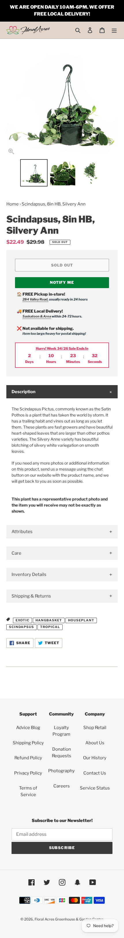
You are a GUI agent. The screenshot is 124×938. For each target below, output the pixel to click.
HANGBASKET (48, 620)
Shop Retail (94, 727)
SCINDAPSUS (21, 627)
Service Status (95, 788)
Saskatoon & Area (36, 316)
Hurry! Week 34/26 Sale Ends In (62, 348)
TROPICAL (50, 627)
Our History (94, 757)
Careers (61, 786)
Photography (61, 770)
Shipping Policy (28, 742)
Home (12, 204)
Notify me (62, 282)
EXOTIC (22, 620)
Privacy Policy (28, 773)
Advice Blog (28, 727)
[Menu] (114, 30)
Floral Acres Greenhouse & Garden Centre (69, 919)
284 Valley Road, (35, 299)
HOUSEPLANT (81, 620)
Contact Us (94, 773)
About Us (94, 742)
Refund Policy (28, 757)
